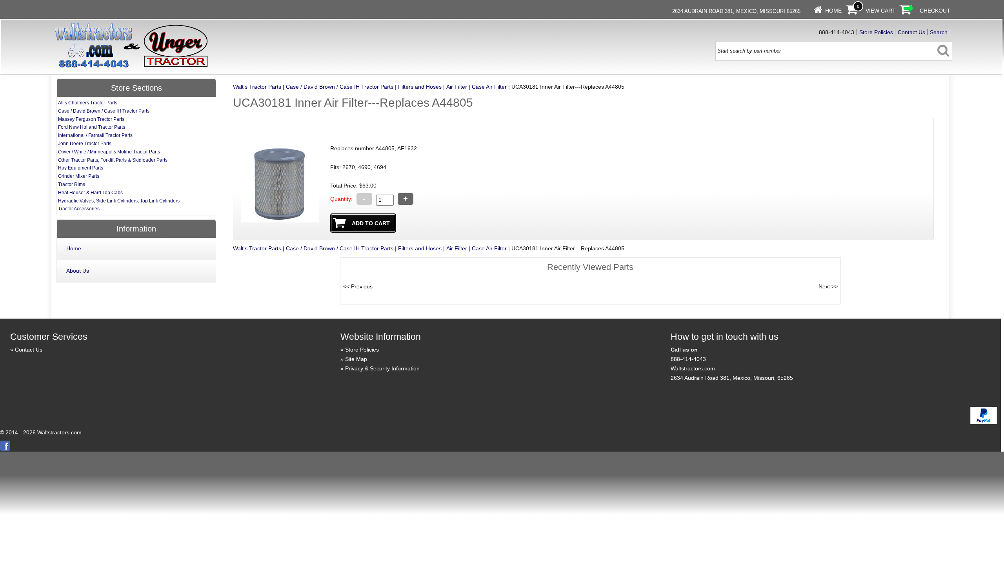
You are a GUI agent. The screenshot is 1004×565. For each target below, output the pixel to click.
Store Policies (876, 32)
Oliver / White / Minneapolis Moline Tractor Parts (109, 152)
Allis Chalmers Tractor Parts (87, 103)
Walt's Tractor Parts (257, 87)
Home (833, 10)
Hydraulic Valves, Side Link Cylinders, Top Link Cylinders (119, 201)
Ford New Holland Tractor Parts (91, 127)
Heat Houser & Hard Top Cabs (90, 192)
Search (939, 32)
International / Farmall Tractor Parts (95, 135)
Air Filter (456, 87)
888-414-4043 (688, 359)
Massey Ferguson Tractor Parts (91, 119)
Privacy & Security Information (382, 368)
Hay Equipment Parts (80, 168)
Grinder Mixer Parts (78, 176)
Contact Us (911, 32)
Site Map (356, 359)
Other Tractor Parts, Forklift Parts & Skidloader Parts (112, 160)
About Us (77, 271)
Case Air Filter (489, 87)
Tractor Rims (71, 184)
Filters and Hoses (420, 87)
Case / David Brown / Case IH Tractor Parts (339, 87)
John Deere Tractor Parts (84, 143)
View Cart (881, 10)
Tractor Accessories (79, 208)
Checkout (935, 10)
